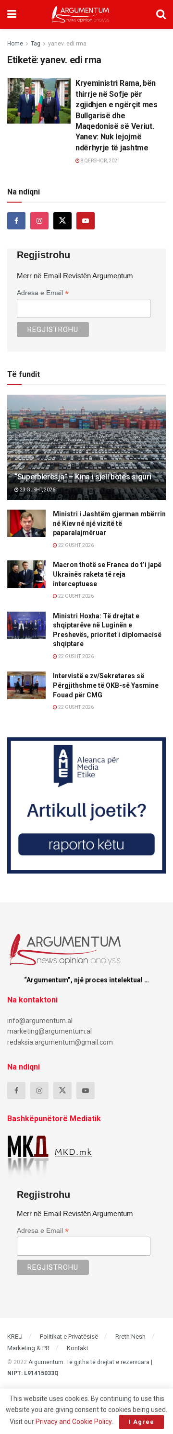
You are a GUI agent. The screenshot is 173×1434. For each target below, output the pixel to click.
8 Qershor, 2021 (100, 160)
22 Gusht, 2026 (75, 545)
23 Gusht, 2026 (37, 489)
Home (15, 43)
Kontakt (77, 1348)
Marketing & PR (28, 1348)
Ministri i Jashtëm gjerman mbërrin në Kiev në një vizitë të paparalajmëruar (109, 523)
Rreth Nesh (130, 1336)
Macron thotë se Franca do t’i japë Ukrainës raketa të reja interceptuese (107, 574)
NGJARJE (25, 86)
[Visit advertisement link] (86, 805)
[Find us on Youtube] (85, 220)
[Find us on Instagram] (39, 220)
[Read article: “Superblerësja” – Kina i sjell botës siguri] (86, 451)
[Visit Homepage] (80, 14)
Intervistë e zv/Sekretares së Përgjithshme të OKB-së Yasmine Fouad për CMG (106, 685)
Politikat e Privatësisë (69, 1336)
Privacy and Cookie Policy (73, 1421)
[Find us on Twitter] (62, 220)
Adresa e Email (43, 292)
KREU (15, 1336)
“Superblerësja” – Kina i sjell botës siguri (82, 476)
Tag (35, 43)
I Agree (141, 1421)
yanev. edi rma (67, 43)
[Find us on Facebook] (16, 220)
